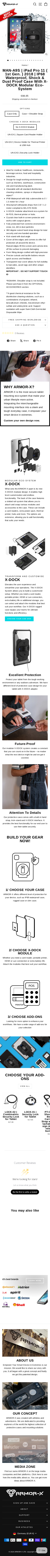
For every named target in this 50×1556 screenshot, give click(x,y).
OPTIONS (25, 109)
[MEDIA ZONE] (25, 1449)
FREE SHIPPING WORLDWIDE (25, 320)
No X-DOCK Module (25, 127)
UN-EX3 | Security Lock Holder (25, 153)
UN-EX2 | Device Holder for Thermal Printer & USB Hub (25, 143)
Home (24, 65)
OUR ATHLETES (24, 1527)
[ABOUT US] (25, 1343)
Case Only (12, 114)
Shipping (15, 99)
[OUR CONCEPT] (25, 1396)
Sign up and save (24, 1503)
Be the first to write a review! (25, 1192)
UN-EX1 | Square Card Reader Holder (25, 134)
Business (24, 1521)
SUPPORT (24, 1515)
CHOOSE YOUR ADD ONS (19, 619)
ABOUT (24, 1509)
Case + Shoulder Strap (32, 114)
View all (25, 1086)
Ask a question (25, 325)
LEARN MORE (35, 1280)
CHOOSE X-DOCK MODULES (25, 122)
